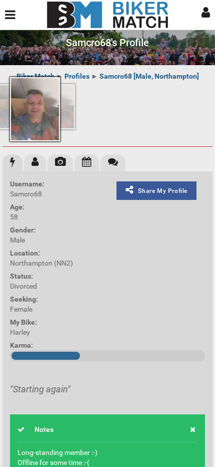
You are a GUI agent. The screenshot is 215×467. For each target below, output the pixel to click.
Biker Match (35, 76)
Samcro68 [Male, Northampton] (149, 76)
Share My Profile (163, 190)
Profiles (77, 76)
